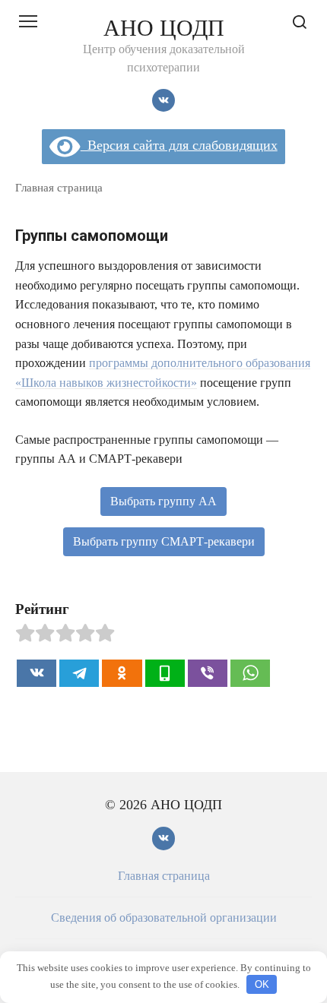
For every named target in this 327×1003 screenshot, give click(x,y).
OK (262, 984)
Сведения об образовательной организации (164, 918)
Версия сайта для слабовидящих (179, 145)
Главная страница (59, 187)
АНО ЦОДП (163, 27)
